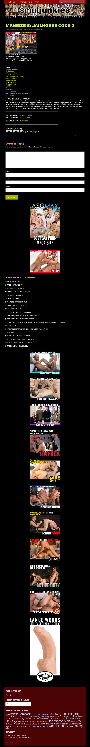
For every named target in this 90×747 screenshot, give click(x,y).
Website (7, 186)
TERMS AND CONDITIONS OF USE (20, 737)
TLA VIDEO (24, 121)
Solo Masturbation (50, 723)
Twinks (42, 726)
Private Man (36, 29)
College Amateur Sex (51, 717)
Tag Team (17, 726)
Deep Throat (51, 719)
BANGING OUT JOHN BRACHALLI (19, 292)
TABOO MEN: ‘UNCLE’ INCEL (17, 346)
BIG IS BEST (11, 326)
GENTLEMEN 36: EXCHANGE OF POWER (22, 315)
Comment (8, 150)
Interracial (73, 721)
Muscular (26, 724)
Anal (7, 714)
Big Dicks (56, 714)
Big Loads (17, 716)
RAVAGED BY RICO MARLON (17, 302)
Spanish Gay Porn (69, 724)
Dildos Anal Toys (60, 719)
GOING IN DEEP (13, 298)
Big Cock (39, 714)
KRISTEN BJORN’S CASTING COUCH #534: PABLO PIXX (27, 329)
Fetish (68, 719)
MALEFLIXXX (25, 117)
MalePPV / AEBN (26, 115)
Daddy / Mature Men (38, 719)
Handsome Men (59, 721)
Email (7, 179)
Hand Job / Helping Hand (32, 721)
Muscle (18, 723)
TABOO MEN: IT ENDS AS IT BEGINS (20, 342)
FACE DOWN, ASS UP (15, 285)
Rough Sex (36, 724)
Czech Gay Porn (21, 718)
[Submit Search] (60, 1)
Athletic (13, 713)
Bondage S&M (28, 716)
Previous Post (13, 136)
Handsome (43, 721)
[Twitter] (7, 695)
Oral (31, 724)
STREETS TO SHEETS (15, 295)
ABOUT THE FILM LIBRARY (17, 735)
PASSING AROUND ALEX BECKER (19, 312)
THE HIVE (10, 332)
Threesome (35, 726)
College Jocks (68, 716)
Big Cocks (46, 714)
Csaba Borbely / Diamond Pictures (23, 29)
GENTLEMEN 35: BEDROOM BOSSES (20, 319)
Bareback (25, 713)
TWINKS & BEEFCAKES (15, 288)
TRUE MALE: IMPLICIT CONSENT (19, 336)
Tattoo (22, 726)
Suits (12, 726)
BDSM (33, 714)
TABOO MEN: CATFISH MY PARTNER (20, 339)
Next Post (78, 136)
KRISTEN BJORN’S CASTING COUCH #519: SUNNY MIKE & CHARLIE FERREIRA (36, 322)
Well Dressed (70, 726)
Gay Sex (11, 721)
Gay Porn (75, 718)
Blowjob (22, 716)
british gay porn (38, 717)
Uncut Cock (57, 726)
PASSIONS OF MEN (14, 309)
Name (7, 171)
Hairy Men (21, 721)
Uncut (46, 726)
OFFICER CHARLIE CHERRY (17, 305)
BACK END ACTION (14, 281)
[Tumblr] (10, 695)
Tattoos (28, 726)
